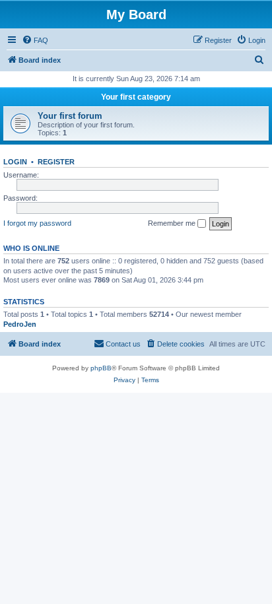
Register (56, 162)
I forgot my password (37, 223)
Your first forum (70, 116)
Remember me (172, 223)
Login (15, 162)
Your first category (136, 97)
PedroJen (19, 324)
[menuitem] (35, 40)
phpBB (101, 368)
